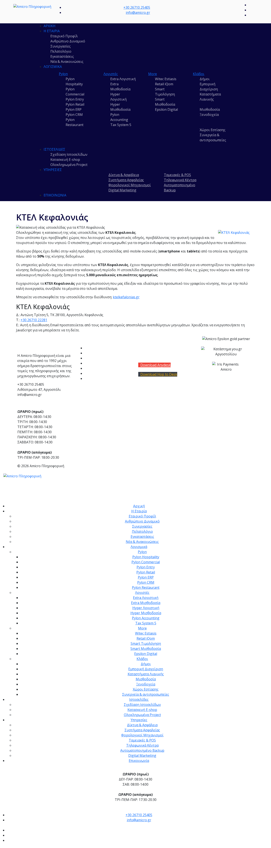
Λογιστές (111, 73)
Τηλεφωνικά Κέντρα (180, 180)
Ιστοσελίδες (54, 149)
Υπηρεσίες (53, 169)
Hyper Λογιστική (145, 608)
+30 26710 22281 (34, 320)
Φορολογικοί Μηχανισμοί (129, 185)
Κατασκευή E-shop (65, 159)
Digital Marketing (122, 190)
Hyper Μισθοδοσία (145, 613)
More (152, 73)
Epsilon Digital (166, 109)
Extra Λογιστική (123, 79)
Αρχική (49, 26)
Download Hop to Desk (158, 374)
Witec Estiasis (165, 79)
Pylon (63, 73)
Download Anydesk (155, 365)
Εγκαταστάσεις (62, 56)
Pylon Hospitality (97, 348)
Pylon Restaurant (98, 378)
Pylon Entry (75, 99)
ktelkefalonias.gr (126, 297)
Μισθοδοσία (210, 109)
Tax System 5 (120, 124)
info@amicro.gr (138, 12)
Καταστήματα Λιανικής (146, 674)
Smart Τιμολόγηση (146, 643)
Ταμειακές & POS (177, 174)
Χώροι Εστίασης (212, 130)
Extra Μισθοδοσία (145, 602)
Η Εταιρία (52, 31)
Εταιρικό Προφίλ (64, 36)
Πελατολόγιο (60, 51)
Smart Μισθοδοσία (145, 648)
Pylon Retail (75, 104)
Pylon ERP (74, 109)
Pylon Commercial (98, 353)
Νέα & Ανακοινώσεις (66, 61)
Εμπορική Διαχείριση (145, 669)
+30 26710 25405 (136, 7)
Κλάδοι (198, 73)
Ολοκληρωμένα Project (68, 164)
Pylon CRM (74, 114)
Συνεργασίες (60, 46)
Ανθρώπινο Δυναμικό (67, 41)
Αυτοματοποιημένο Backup (142, 750)
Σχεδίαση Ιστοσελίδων (68, 154)
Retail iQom (164, 84)
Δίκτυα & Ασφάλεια (123, 174)
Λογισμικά (53, 66)
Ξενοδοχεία (209, 114)
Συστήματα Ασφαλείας (126, 180)
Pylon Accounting (145, 618)
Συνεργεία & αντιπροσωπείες (145, 694)
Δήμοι (205, 79)
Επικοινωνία (55, 195)
